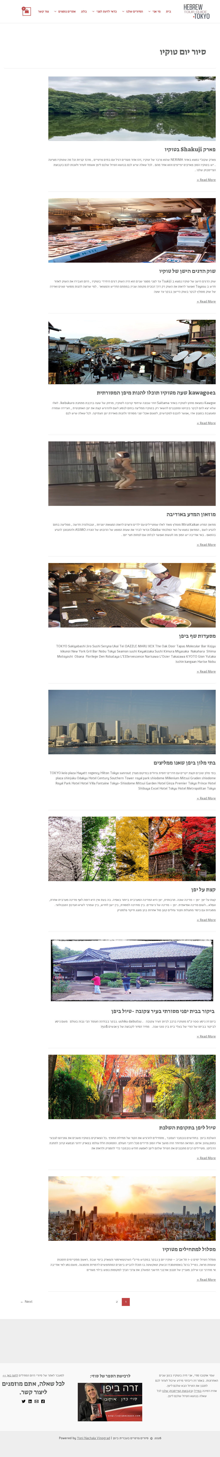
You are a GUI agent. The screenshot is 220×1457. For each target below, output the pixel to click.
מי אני (156, 11)
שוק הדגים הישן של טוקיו (187, 271)
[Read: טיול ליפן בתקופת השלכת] (132, 1087)
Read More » (206, 179)
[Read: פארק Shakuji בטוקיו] (132, 108)
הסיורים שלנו (134, 11)
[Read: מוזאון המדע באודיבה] (132, 473)
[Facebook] (43, 1401)
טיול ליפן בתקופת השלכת (187, 1127)
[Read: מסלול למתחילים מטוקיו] (132, 1208)
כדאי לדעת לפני (106, 11)
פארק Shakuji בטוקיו (190, 149)
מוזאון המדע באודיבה (191, 514)
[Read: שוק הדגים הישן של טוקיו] (132, 230)
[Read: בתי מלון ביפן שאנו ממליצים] (132, 722)
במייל (198, 1391)
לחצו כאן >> (10, 1375)
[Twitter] (24, 1401)
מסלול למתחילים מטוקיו (189, 1249)
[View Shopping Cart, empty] (27, 11)
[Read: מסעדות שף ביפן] (132, 595)
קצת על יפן (203, 889)
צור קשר (43, 11)
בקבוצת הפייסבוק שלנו (177, 1391)
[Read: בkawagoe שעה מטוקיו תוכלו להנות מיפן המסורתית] (132, 352)
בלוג (84, 11)
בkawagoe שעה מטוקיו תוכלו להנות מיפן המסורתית (156, 392)
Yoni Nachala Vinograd (93, 1438)
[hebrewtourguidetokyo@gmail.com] (36, 1401)
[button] (150, 11)
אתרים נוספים (67, 11)
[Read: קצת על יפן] (132, 848)
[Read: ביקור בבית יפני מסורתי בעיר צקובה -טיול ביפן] (132, 970)
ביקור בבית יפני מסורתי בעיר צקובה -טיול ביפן (163, 1011)
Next (26, 1301)
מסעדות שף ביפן (197, 636)
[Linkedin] (30, 1401)
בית (168, 11)
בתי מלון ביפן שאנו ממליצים (185, 762)
